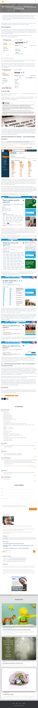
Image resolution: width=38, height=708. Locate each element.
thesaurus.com (19, 93)
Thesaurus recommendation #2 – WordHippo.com (14, 194)
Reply (35, 448)
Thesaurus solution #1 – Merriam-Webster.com (13, 147)
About (17, 703)
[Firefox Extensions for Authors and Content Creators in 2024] (19, 614)
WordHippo (16, 228)
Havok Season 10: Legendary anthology (20, 465)
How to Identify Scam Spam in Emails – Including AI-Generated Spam (16, 548)
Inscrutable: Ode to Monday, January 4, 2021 (13, 663)
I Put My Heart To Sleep (8, 694)
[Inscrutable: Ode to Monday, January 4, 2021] (19, 648)
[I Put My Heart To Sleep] (19, 679)
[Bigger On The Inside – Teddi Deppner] (6, 1)
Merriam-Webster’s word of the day (15, 179)
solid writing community (14, 97)
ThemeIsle (22, 705)
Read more (13, 633)
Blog (20, 703)
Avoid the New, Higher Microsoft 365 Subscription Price (13, 543)
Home (13, 703)
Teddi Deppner (7, 457)
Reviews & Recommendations (10, 395)
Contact (24, 703)
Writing (17, 395)
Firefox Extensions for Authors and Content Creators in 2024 (16, 629)
